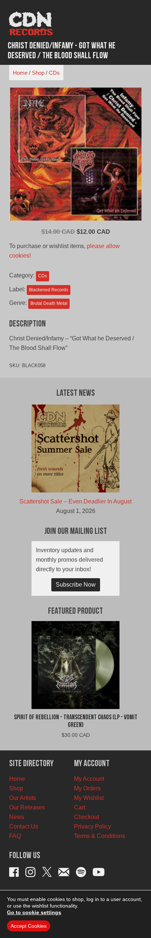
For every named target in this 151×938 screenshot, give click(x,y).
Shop (38, 73)
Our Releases (27, 807)
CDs (54, 73)
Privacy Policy (92, 826)
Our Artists (22, 798)
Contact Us (23, 826)
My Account (89, 779)
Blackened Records (48, 289)
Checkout (86, 817)
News (16, 817)
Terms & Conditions (99, 836)
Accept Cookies (29, 926)
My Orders (87, 788)
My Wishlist (89, 798)
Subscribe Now (76, 584)
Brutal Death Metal (48, 303)
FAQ (15, 836)
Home (20, 73)
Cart (79, 807)
